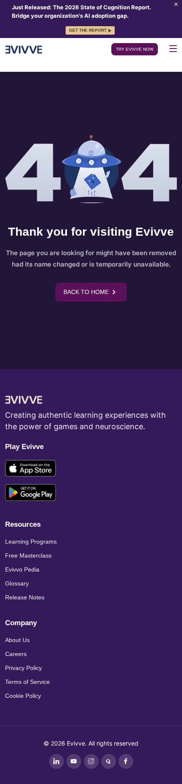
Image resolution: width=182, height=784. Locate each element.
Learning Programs (31, 541)
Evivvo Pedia (22, 569)
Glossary (17, 583)
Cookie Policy (23, 695)
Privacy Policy (23, 667)
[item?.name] (56, 761)
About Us (17, 640)
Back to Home (86, 292)
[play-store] (30, 493)
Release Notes (24, 597)
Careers (16, 654)
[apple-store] (30, 469)
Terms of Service (27, 681)
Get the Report (88, 30)
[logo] (23, 399)
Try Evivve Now (134, 49)
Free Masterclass (28, 555)
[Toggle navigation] (173, 48)
